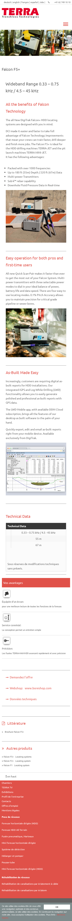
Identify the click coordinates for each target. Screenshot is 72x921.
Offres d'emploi (10, 805)
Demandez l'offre (21, 677)
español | (35, 2)
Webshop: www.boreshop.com (30, 688)
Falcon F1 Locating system (16, 765)
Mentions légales (10, 810)
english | (17, 2)
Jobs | (43, 2)
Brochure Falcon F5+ (13, 731)
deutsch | (8, 2)
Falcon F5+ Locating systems (17, 756)
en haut (12, 776)
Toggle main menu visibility (65, 24)
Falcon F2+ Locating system (17, 760)
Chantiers (7, 782)
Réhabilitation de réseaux (16, 877)
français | (26, 2)
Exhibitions (7, 791)
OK (56, 907)
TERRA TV (7, 787)
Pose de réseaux (11, 816)
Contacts (6, 801)
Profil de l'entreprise (13, 796)
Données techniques (23, 699)
